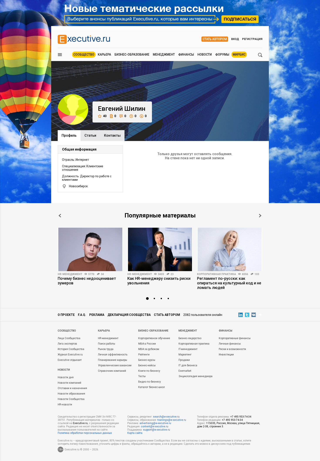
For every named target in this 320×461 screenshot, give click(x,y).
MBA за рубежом (148, 349)
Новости (204, 54)
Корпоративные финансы (235, 338)
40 (104, 116)
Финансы (186, 54)
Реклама (96, 315)
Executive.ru (80, 423)
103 (256, 274)
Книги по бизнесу (149, 370)
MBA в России (147, 343)
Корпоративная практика (216, 274)
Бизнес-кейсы (147, 365)
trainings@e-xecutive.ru (171, 419)
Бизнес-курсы (146, 360)
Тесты (142, 376)
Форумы (222, 54)
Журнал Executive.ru (70, 354)
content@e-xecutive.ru (154, 426)
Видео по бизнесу (149, 381)
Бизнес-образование (132, 54)
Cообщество (67, 330)
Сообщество (83, 54)
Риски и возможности (232, 349)
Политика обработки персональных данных (85, 432)
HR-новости (65, 404)
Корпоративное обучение (154, 338)
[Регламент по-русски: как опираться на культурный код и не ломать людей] (229, 249)
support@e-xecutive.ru (156, 429)
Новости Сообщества (71, 399)
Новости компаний (69, 382)
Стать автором (215, 39)
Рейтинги (144, 354)
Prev (60, 216)
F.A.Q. (82, 315)
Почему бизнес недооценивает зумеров (87, 280)
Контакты (112, 135)
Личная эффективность (112, 354)
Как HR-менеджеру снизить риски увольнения (158, 280)
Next (260, 216)
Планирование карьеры (112, 360)
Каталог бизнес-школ (151, 387)
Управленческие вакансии (114, 365)
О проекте (66, 315)
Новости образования (71, 393)
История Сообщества (71, 349)
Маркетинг (185, 354)
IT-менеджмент (188, 349)
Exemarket (185, 370)
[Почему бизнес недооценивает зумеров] (90, 249)
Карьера (104, 54)
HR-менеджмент (70, 274)
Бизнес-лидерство (190, 338)
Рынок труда (105, 349)
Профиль (69, 135)
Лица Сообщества (69, 338)
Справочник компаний (112, 370)
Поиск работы (106, 343)
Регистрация (252, 39)
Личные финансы (230, 343)
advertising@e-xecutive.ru (155, 423)
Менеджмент (164, 54)
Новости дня (66, 377)
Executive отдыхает (70, 360)
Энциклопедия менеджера (195, 376)
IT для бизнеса (188, 365)
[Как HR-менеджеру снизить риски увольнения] (160, 249)
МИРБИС (239, 54)
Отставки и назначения (72, 388)
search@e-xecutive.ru (166, 416)
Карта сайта (134, 432)
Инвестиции (226, 354)
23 (171, 274)
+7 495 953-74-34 (240, 416)
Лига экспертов (67, 343)
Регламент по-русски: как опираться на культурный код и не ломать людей (229, 283)
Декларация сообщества (129, 315)
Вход (235, 39)
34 (102, 274)
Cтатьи (90, 135)
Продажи (184, 360)
